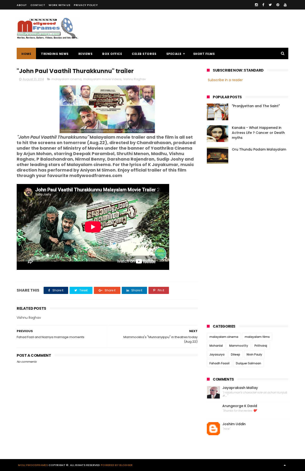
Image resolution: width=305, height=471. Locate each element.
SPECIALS (174, 54)
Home (26, 54)
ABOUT (22, 5)
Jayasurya (216, 354)
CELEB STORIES (144, 54)
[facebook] (263, 5)
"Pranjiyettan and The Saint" (256, 106)
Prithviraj (260, 346)
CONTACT (37, 5)
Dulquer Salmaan (248, 363)
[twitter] (270, 5)
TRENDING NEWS (55, 54)
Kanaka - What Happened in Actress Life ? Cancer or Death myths (258, 132)
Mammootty (238, 346)
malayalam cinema (66, 79)
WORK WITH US (59, 5)
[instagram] (256, 5)
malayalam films (257, 337)
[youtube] (285, 5)
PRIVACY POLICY (86, 5)
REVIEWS (85, 54)
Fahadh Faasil (219, 363)
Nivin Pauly (254, 354)
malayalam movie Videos (102, 79)
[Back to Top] (284, 465)
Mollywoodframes (33, 465)
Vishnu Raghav (134, 79)
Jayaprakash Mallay (240, 388)
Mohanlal (216, 346)
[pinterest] (278, 5)
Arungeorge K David (239, 406)
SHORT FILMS (204, 54)
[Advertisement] (201, 28)
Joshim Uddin (234, 424)
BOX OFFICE (112, 54)
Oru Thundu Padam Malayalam (259, 149)
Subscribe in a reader (225, 80)
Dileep (235, 354)
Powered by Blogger (116, 465)
